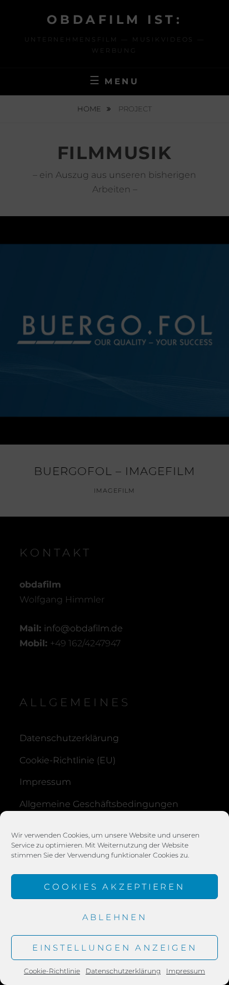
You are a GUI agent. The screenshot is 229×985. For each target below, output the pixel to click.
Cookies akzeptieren (114, 886)
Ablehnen (114, 917)
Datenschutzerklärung (123, 971)
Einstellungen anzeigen (114, 947)
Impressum (185, 971)
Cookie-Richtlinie (52, 971)
